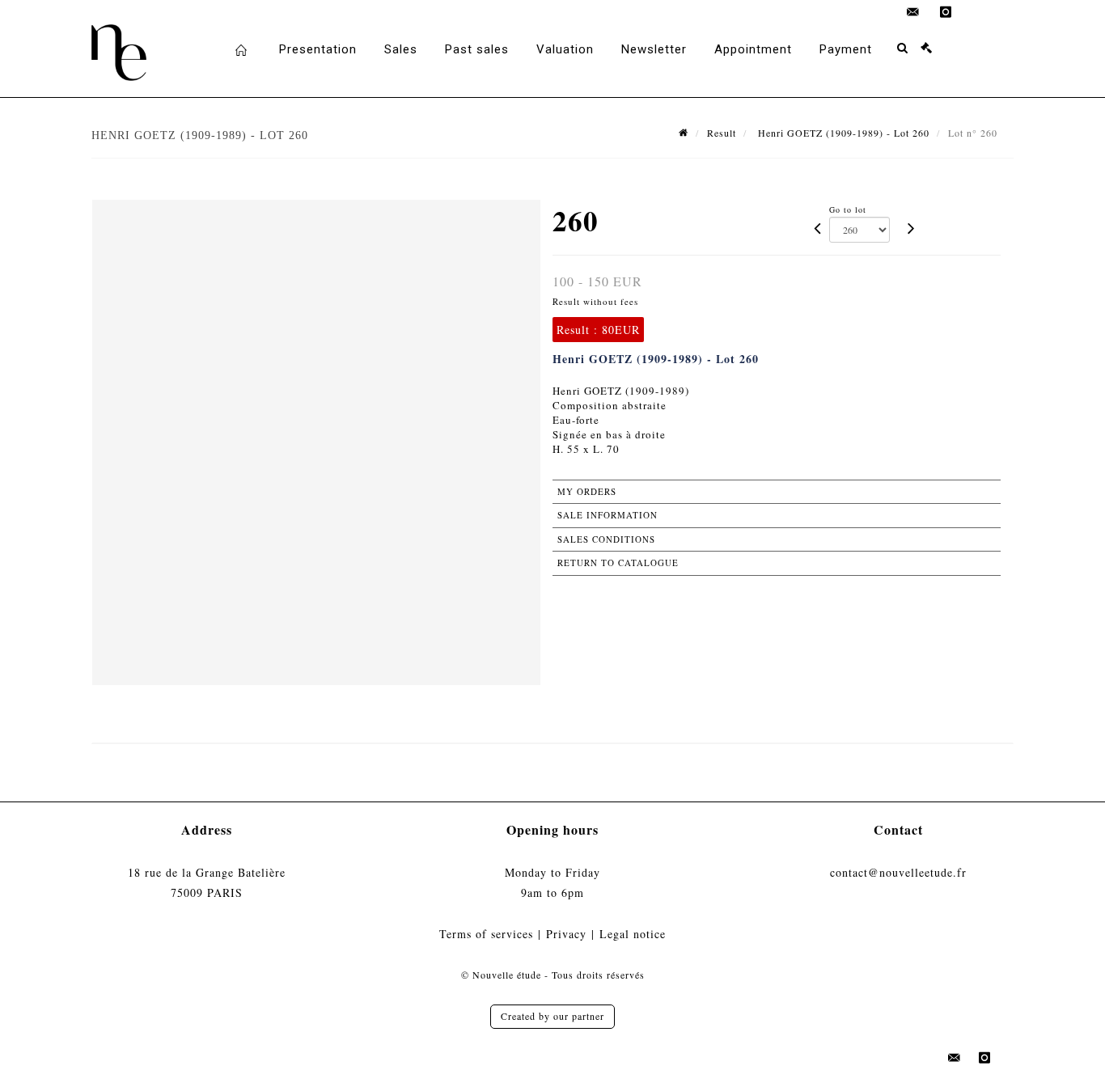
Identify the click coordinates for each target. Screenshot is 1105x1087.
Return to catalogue (618, 562)
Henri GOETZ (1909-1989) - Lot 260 (842, 132)
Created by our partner (552, 1015)
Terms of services (486, 933)
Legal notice (632, 933)
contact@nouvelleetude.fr (898, 872)
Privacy (566, 933)
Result (721, 132)
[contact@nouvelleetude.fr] (913, 12)
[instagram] (945, 12)
